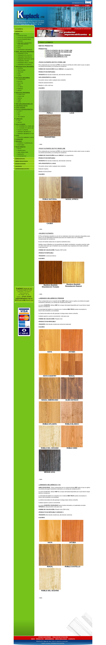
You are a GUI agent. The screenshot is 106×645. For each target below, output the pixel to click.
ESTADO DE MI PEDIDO (44, 637)
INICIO (33, 639)
